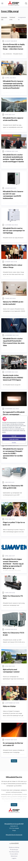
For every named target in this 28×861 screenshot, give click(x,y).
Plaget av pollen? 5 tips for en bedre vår (14, 523)
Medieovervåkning (14, 847)
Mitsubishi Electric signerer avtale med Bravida (13, 119)
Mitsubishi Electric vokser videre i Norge (12, 266)
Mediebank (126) (12, 18)
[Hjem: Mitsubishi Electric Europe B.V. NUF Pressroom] (13, 3)
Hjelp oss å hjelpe (9, 706)
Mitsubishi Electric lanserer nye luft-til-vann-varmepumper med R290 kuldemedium (13, 194)
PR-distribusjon (14, 849)
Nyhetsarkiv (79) (4, 18)
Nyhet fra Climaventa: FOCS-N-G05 (13, 634)
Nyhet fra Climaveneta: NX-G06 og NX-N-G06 (13, 487)
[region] (14, 430)
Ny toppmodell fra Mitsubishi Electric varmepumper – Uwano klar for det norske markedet (14, 415)
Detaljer (14, 442)
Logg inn (14, 858)
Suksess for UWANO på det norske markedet (13, 303)
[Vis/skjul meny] (2, 3)
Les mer (14, 804)
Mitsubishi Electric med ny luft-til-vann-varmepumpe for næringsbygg (14, 230)
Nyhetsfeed (14, 856)
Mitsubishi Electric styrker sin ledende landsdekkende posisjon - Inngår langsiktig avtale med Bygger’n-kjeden (13, 158)
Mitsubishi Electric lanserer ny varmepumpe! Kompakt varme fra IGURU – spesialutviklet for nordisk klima (13, 453)
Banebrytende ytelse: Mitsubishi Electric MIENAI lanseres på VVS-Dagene (13, 377)
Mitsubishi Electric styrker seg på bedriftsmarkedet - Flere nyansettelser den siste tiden (13, 342)
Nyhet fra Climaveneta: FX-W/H (13, 597)
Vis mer (14, 761)
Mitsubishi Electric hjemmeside (14, 834)
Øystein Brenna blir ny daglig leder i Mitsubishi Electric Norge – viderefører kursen (14, 46)
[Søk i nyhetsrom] (26, 3)
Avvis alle (14, 436)
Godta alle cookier (14, 439)
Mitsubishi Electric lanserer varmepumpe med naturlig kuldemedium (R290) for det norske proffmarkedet (13, 84)
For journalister (14, 854)
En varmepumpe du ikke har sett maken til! (13, 744)
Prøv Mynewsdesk (14, 851)
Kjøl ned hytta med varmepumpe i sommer (11, 670)
